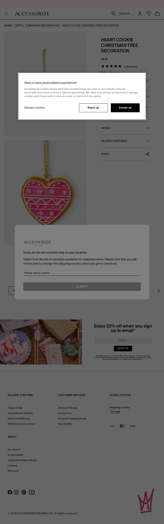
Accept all (125, 108)
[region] (82, 96)
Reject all (93, 108)
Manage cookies (34, 107)
